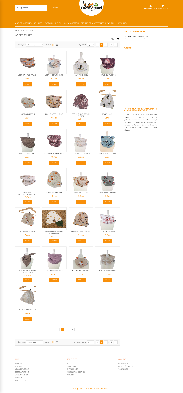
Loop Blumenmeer (107, 231)
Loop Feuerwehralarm (27, 75)
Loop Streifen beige (107, 270)
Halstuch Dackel (81, 75)
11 (111, 45)
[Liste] (57, 45)
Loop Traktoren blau (107, 153)
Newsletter (20, 381)
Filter (113, 39)
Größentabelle (22, 369)
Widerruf (71, 375)
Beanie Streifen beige (27, 310)
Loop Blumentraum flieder (54, 153)
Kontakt (18, 366)
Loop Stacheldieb (81, 192)
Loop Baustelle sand (54, 114)
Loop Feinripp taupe (27, 153)
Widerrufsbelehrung (76, 372)
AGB (68, 363)
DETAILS (27, 84)
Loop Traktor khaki (107, 192)
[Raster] (53, 45)
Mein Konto (123, 363)
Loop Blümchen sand (81, 153)
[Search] (43, 8)
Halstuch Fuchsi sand (81, 270)
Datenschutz (72, 369)
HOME (17, 31)
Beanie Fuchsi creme (54, 192)
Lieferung (19, 378)
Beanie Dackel (107, 114)
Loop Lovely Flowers (107, 75)
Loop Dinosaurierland (54, 75)
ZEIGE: (84, 45)
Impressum (71, 366)
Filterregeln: (21, 45)
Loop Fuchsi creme (27, 114)
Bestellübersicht (125, 366)
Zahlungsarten (21, 375)
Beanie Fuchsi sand (27, 231)
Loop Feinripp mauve (54, 270)
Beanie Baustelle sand (80, 231)
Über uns (19, 363)
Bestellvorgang (22, 372)
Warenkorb (123, 369)
